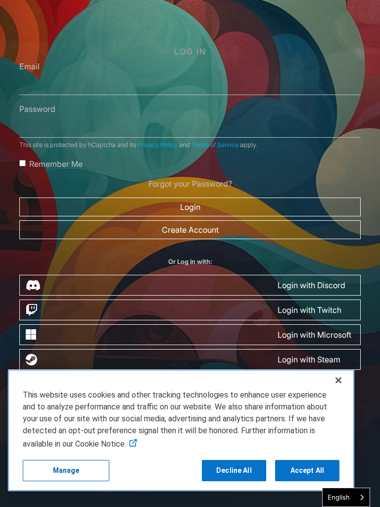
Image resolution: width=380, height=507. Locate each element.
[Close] (338, 380)
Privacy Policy (158, 145)
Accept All (307, 470)
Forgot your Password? (190, 184)
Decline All (234, 470)
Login (190, 207)
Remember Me (56, 164)
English (339, 497)
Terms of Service (214, 145)
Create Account (190, 230)
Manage (66, 470)
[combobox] (346, 497)
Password (37, 109)
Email (29, 66)
